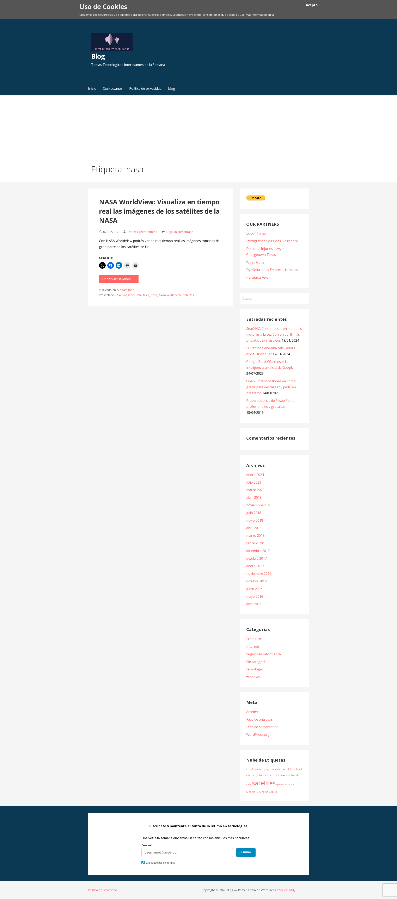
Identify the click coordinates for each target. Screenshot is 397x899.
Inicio (92, 88)
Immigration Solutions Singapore (272, 241)
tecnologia (254, 669)
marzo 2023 (255, 490)
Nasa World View (170, 295)
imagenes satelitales (135, 295)
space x (280, 784)
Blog (98, 56)
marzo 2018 (255, 535)
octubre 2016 (256, 581)
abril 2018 (254, 528)
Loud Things (256, 233)
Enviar (246, 852)
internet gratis (254, 775)
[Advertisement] (198, 125)
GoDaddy (288, 890)
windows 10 (252, 791)
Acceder (252, 711)
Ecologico (253, 639)
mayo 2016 (254, 596)
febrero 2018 (256, 543)
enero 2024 (255, 474)
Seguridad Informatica (263, 654)
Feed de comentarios (262, 727)
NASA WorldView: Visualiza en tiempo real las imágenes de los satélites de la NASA (159, 211)
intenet (298, 769)
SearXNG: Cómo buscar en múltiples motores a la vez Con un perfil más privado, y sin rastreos (274, 334)
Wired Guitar (256, 262)
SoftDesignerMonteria (142, 232)
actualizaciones (254, 769)
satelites (188, 295)
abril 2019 (254, 497)
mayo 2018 (254, 520)
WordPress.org (258, 734)
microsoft (274, 775)
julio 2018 (253, 512)
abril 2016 (254, 604)
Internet (252, 646)
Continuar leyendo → (118, 279)
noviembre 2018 (258, 505)
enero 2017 (255, 566)
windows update (268, 791)
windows (253, 677)
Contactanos (113, 88)
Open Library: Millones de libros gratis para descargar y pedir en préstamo (271, 387)
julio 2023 (253, 482)
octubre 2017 (256, 558)
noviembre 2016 (258, 573)
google (267, 769)
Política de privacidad (145, 88)
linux (265, 775)
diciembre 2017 (258, 550)
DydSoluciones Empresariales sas (272, 269)
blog (171, 88)
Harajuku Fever (258, 277)
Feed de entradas (259, 719)
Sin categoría (125, 290)
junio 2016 (254, 589)
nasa (154, 295)
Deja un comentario (179, 232)
